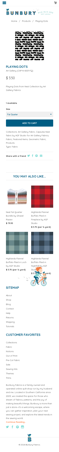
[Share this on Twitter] (28, 155)
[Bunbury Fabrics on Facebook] (12, 426)
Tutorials (10, 326)
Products (10, 143)
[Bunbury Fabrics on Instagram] (22, 426)
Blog (8, 304)
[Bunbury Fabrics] (29, 12)
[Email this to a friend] (40, 155)
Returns (10, 317)
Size (8, 109)
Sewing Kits (11, 369)
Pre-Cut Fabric (13, 360)
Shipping (10, 322)
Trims (8, 378)
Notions (10, 351)
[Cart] (55, 4)
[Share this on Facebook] (32, 155)
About (9, 295)
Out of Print (11, 355)
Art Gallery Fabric (26, 132)
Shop (8, 300)
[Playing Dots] (29, 45)
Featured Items (20, 139)
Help (8, 313)
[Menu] (4, 3)
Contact (10, 308)
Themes (10, 373)
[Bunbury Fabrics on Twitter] (7, 426)
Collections (11, 342)
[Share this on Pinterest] (36, 155)
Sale (8, 364)
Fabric (9, 139)
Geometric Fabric (37, 139)
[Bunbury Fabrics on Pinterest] (17, 426)
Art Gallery (11, 70)
